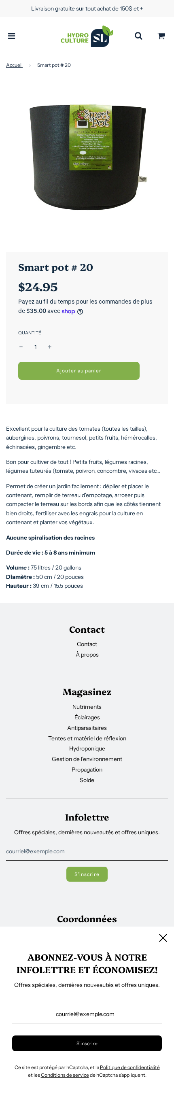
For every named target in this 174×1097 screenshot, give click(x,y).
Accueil (14, 65)
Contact (87, 644)
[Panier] (161, 36)
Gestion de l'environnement (87, 759)
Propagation (87, 769)
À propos (87, 654)
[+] (50, 346)
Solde (87, 780)
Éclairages (87, 717)
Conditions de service (65, 1075)
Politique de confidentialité (130, 1067)
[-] (21, 346)
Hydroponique (87, 748)
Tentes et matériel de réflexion (87, 738)
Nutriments (87, 706)
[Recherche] (138, 36)
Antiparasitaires (87, 727)
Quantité (29, 333)
